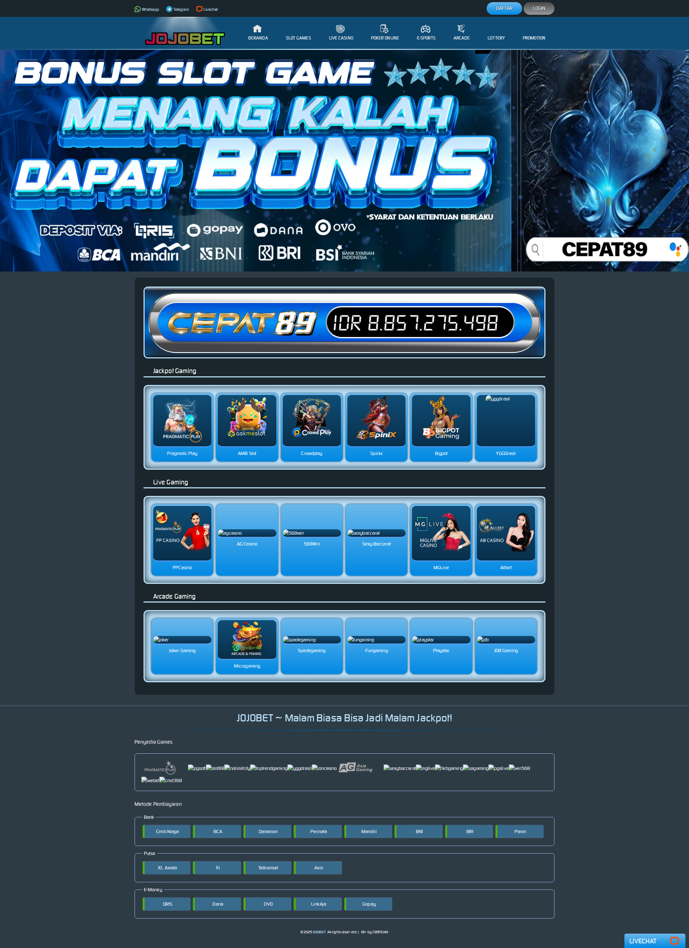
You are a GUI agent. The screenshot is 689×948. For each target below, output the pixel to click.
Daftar (504, 8)
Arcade (462, 38)
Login (539, 8)
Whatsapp (150, 9)
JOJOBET (319, 932)
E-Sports (426, 38)
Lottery (496, 38)
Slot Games (298, 38)
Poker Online (385, 38)
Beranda (258, 38)
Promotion (534, 38)
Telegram (181, 9)
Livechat (210, 9)
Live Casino (341, 38)
